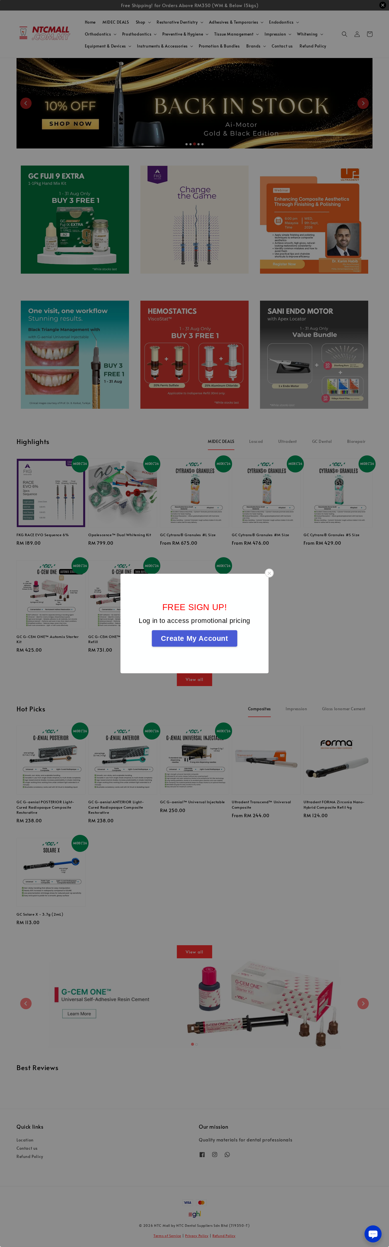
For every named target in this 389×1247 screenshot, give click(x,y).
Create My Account (194, 638)
